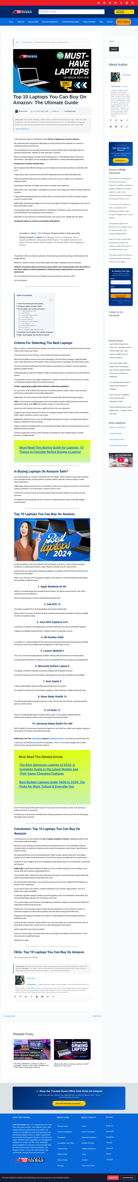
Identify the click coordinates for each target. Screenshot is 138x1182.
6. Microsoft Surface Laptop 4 (29, 321)
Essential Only (128, 1178)
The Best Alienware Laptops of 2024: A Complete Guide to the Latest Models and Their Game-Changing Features (31, 1065)
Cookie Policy (62, 1149)
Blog (101, 22)
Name (113, 278)
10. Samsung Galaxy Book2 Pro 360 (32, 329)
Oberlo (33, 233)
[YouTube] (115, 3)
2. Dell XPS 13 (25, 313)
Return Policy (62, 1160)
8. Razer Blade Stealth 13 (28, 325)
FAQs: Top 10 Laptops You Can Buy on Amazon (33, 335)
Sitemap (60, 1166)
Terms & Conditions (64, 1132)
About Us (20, 22)
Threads (109, 1143)
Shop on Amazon (123, 22)
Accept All (113, 1178)
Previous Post (8, 1016)
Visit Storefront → (120, 160)
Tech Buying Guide (27, 42)
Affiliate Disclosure (89, 1149)
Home (11, 22)
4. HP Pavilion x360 (26, 317)
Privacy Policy (62, 1126)
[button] (124, 12)
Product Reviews (89, 22)
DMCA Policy (62, 1154)
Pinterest (109, 1148)
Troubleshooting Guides (70, 22)
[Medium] (38, 998)
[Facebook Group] (132, 3)
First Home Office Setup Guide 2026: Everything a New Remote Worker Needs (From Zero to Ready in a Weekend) (119, 370)
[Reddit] (43, 998)
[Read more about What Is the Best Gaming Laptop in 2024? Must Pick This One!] (72, 1049)
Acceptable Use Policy (65, 1143)
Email (113, 286)
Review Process (88, 1143)
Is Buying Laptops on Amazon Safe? (30, 306)
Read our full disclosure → (22, 128)
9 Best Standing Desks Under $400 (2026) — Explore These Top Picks (120, 410)
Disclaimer (61, 1137)
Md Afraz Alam (31, 984)
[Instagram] (104, 3)
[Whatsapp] (54, 998)
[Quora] (49, 998)
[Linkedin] (27, 998)
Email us (109, 1126)
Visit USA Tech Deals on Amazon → (69, 1103)
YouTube (109, 1160)
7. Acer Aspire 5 (25, 323)
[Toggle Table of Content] (50, 300)
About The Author (88, 1132)
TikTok (108, 1154)
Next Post (97, 1016)
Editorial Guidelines (89, 1137)
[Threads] (127, 3)
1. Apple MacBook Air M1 (28, 311)
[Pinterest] (110, 3)
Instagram (110, 1137)
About (84, 1126)
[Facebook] (98, 3)
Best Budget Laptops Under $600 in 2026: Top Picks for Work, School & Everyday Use (52, 784)
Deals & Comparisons (50, 22)
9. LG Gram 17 (25, 327)
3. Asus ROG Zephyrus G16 (29, 315)
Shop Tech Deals (88, 1166)
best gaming (37, 738)
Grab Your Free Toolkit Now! (120, 296)
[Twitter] (33, 998)
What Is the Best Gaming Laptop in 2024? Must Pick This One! (71, 1065)
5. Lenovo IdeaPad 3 (27, 319)
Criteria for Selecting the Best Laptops (30, 303)
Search (111, 41)
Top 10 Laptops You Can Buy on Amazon (31, 309)
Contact (110, 22)
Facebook (110, 1131)
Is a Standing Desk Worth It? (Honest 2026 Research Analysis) (120, 385)
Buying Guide (33, 22)
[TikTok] (121, 3)
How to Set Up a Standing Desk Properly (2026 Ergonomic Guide (119, 398)
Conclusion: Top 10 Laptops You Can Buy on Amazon (35, 332)
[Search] (102, 12)
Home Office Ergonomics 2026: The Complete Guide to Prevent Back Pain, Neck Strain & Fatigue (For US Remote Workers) (120, 351)
